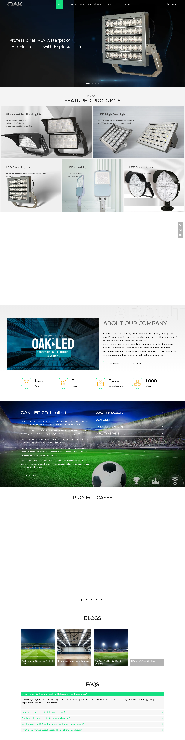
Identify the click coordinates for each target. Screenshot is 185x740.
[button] (75, 4)
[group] (40, 647)
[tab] (129, 413)
